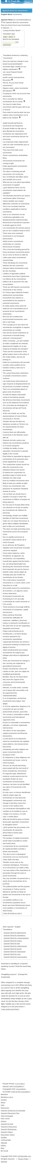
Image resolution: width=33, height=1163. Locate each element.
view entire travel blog (10, 1009)
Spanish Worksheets (9, 1129)
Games (3, 1121)
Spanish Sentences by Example (13, 1110)
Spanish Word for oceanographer (16, 938)
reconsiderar (21, 1089)
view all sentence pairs (12, 913)
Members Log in (7, 1097)
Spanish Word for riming (13, 941)
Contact (4, 1100)
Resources (5, 1108)
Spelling (4, 1137)
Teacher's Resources (9, 1127)
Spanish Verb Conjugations (13, 1086)
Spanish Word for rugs (12, 954)
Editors (3, 1145)
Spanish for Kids (7, 1124)
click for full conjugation (20, 1092)
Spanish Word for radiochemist (15, 946)
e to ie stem (19, 1084)
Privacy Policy (23, 1159)
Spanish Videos (7, 1132)
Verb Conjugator (7, 1116)
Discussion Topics (8, 1135)
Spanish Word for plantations (14, 935)
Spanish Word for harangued (14, 952)
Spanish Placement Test (10, 1113)
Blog (2, 1148)
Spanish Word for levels (13, 949)
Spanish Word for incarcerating (15, 957)
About (3, 1102)
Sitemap (4, 1143)
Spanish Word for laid (12, 943)
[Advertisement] (16, 1030)
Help (2, 1105)
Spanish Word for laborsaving (15, 933)
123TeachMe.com (24, 1156)
